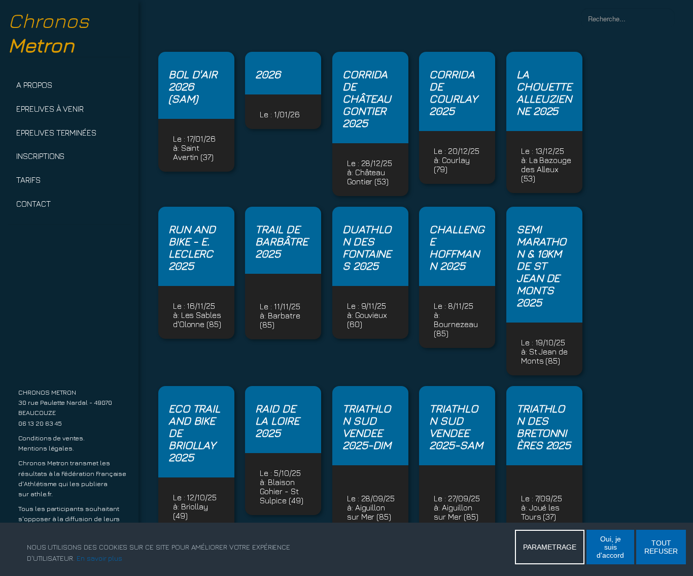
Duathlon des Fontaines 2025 (367, 247)
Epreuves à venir (50, 108)
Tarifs (28, 179)
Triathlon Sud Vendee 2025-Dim (367, 427)
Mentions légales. (46, 448)
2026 (268, 74)
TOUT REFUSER (661, 547)
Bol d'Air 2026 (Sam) (193, 86)
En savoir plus (99, 558)
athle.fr (41, 494)
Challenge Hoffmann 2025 (456, 247)
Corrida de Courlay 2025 (453, 92)
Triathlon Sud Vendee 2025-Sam (456, 427)
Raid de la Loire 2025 (277, 420)
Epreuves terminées (56, 132)
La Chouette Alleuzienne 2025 (544, 92)
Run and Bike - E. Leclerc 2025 (192, 247)
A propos (34, 84)
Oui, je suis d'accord (610, 547)
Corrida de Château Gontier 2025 (367, 99)
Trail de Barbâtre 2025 (281, 241)
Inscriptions (40, 156)
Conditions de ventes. (51, 438)
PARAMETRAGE (549, 547)
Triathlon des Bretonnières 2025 (543, 427)
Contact (33, 203)
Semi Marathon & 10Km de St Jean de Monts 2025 (541, 265)
